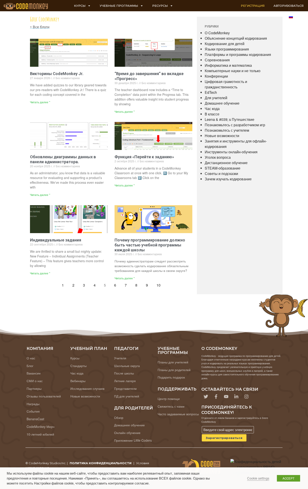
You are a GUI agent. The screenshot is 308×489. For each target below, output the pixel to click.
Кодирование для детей (224, 43)
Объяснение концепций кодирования (236, 38)
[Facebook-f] (216, 396)
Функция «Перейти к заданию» (144, 156)
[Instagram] (246, 396)
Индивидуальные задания (55, 240)
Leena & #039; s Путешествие (229, 119)
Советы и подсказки (221, 173)
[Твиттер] (205, 396)
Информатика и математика (228, 65)
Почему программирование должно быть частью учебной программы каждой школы (150, 245)
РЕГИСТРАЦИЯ (252, 5)
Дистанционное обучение (226, 162)
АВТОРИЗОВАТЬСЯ (288, 5)
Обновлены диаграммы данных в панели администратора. (63, 159)
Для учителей (216, 97)
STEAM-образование (222, 168)
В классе (212, 114)
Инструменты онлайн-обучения (231, 151)
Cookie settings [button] (258, 478)
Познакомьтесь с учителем (227, 130)
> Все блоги (39, 27)
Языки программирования (227, 49)
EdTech (211, 92)
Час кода (212, 108)
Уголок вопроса (218, 157)
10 (159, 284)
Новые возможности (222, 135)
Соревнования (217, 59)
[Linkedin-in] (236, 396)
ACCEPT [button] (288, 478)
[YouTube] (226, 396)
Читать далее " (40, 102)
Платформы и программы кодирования (238, 54)
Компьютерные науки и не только (232, 70)
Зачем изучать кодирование (228, 178)
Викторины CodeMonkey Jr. (56, 73)
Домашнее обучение (222, 103)
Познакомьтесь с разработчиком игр (235, 124)
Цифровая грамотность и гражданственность (226, 84)
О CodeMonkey (217, 32)
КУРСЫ (79, 5)
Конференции (216, 76)
